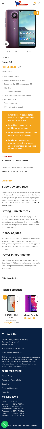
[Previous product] (3, 56)
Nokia (29, 52)
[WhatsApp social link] (23, 171)
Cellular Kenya (17, 425)
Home (4, 52)
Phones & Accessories (17, 52)
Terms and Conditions (10, 388)
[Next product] (8, 56)
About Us (5, 392)
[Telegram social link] (26, 171)
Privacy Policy (7, 376)
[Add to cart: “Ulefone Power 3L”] (37, 301)
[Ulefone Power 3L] (31, 303)
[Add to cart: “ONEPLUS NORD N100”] (17, 301)
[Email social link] (14, 171)
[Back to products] (6, 56)
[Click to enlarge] (6, 43)
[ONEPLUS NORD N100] (11, 303)
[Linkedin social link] (20, 171)
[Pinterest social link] (17, 171)
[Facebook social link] (8, 171)
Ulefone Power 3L (31, 315)
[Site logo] (21, 3)
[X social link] (11, 171)
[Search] (39, 3)
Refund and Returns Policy (12, 380)
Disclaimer (6, 384)
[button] (4, 424)
